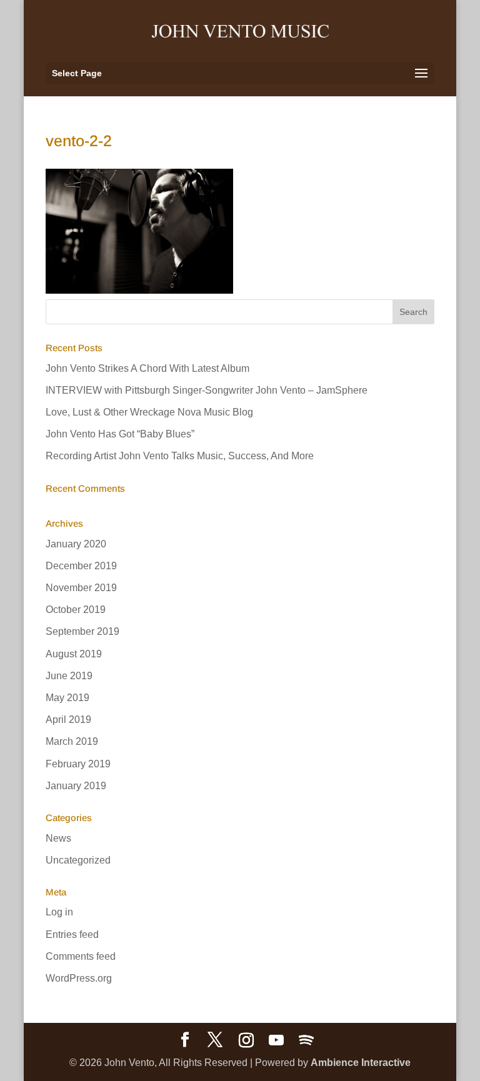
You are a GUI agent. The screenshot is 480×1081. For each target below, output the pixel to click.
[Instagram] (246, 1040)
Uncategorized (78, 860)
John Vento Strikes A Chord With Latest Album (147, 368)
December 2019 (81, 565)
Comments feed (81, 956)
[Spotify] (306, 1040)
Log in (59, 912)
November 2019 (81, 587)
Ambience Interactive (361, 1062)
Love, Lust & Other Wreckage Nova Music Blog (149, 412)
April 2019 (68, 719)
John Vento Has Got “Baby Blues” (120, 434)
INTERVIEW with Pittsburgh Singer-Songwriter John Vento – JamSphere (207, 390)
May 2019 (67, 697)
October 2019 (76, 609)
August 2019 (74, 654)
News (58, 838)
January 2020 (76, 544)
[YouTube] (276, 1040)
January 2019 (76, 785)
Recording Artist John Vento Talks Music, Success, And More (180, 456)
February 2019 (78, 764)
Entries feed (72, 934)
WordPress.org (79, 978)
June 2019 (69, 675)
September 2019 (82, 631)
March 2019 (72, 741)
